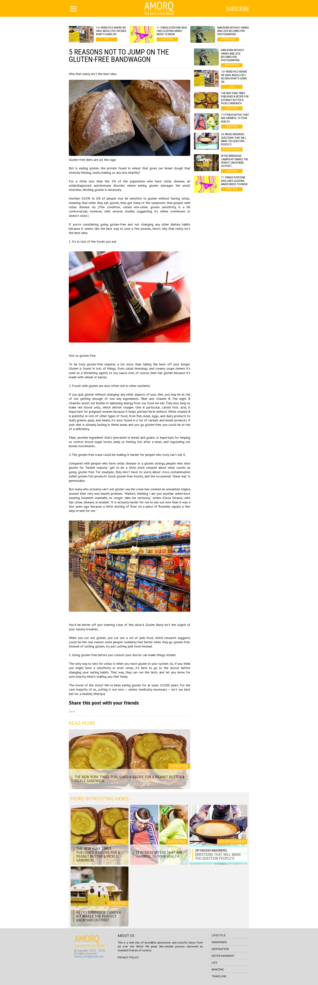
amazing (217, 969)
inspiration (220, 948)
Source (72, 711)
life (214, 962)
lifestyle (218, 935)
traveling (218, 976)
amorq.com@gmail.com (89, 956)
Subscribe (237, 9)
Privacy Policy (128, 957)
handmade (219, 942)
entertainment (222, 955)
